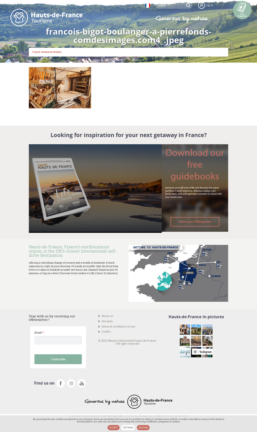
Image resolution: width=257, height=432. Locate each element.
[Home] (46, 17)
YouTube (81, 383)
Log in (209, 5)
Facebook (60, 383)
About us (107, 316)
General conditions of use (118, 326)
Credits (106, 331)
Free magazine (242, 15)
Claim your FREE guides (195, 222)
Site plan (107, 321)
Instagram (71, 383)
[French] (147, 5)
